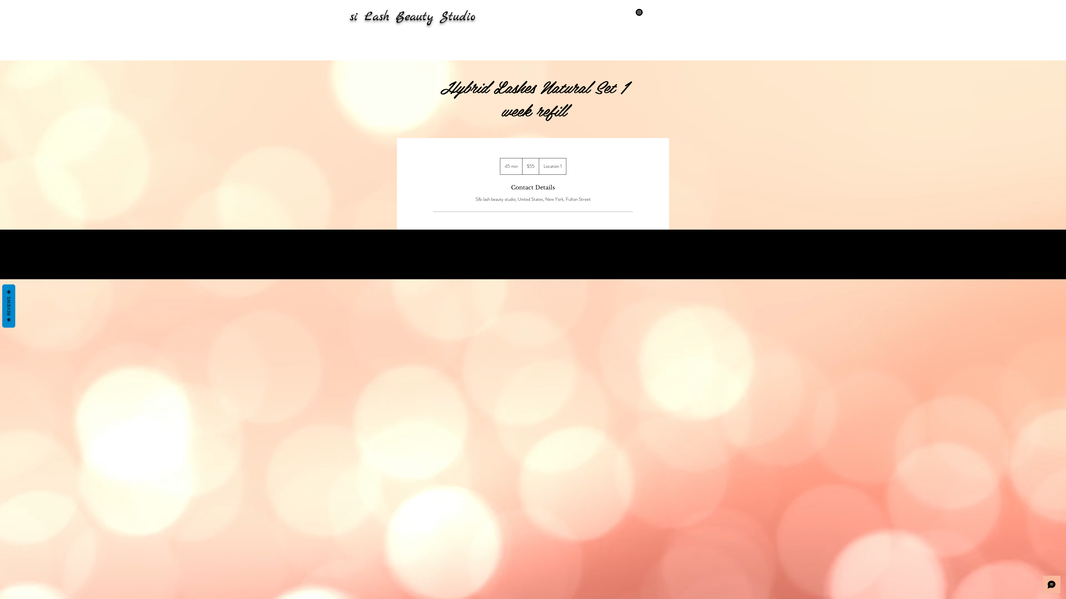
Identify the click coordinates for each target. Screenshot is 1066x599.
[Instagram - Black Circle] (639, 12)
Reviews (9, 306)
